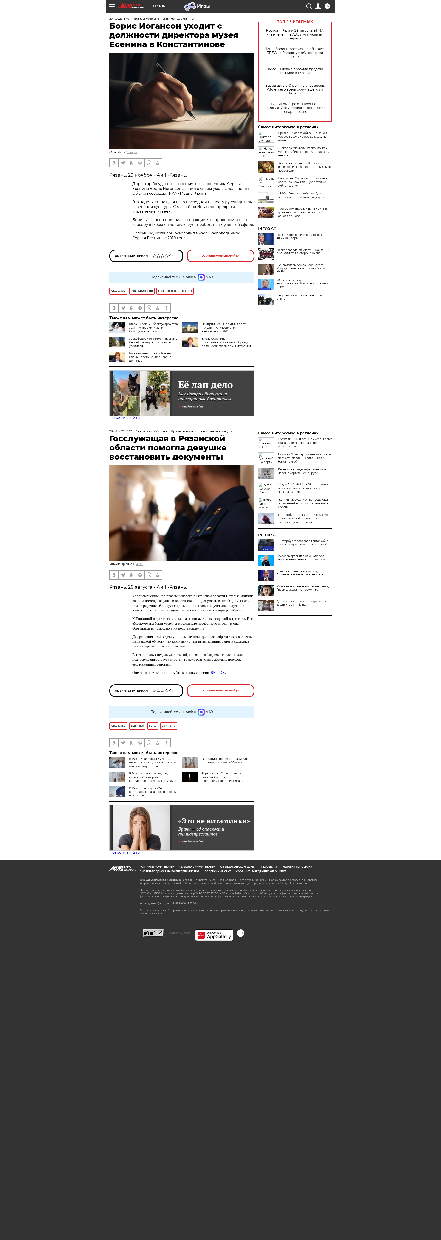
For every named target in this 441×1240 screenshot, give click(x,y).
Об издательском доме (237, 866)
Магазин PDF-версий (297, 866)
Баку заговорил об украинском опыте (299, 297)
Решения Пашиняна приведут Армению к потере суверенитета (300, 573)
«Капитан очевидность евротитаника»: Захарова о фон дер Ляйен (302, 283)
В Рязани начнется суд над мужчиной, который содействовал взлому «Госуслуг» (152, 777)
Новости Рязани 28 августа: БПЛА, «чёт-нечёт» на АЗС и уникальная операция (295, 34)
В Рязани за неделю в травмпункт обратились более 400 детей (226, 760)
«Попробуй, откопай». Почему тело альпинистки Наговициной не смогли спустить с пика (303, 518)
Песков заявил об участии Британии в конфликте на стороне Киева (303, 251)
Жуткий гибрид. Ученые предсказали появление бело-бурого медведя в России (304, 503)
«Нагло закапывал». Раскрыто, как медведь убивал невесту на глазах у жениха (303, 151)
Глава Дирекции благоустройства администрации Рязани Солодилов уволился (153, 327)
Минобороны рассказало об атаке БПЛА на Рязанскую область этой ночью (295, 53)
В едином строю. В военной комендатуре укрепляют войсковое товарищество (295, 108)
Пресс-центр (268, 866)
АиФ (139, 564)
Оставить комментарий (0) (221, 255)
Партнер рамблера (179, 933)
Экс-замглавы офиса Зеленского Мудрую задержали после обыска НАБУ (301, 268)
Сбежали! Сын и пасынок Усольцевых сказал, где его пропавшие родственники (305, 442)
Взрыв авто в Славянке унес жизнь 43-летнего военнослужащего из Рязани (295, 89)
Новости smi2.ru (124, 417)
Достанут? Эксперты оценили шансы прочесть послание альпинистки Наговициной (304, 457)
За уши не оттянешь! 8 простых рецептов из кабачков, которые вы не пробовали (304, 166)
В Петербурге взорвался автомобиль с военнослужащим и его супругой (303, 542)
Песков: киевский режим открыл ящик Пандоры (300, 236)
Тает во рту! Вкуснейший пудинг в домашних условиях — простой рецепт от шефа (302, 212)
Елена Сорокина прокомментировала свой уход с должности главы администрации (226, 342)
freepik (132, 152)
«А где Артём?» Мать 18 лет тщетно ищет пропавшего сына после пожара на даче (303, 488)
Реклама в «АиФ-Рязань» (197, 866)
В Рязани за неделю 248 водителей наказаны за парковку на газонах (153, 791)
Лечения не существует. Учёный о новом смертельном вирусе (302, 471)
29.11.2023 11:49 (119, 18)
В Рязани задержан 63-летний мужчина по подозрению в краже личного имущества (153, 762)
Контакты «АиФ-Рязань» (157, 866)
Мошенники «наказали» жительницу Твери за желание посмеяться (303, 588)
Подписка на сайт (218, 871)
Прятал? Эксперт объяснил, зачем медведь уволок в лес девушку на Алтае (302, 136)
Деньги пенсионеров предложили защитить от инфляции (301, 603)
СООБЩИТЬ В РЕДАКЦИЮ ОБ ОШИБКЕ (261, 871)
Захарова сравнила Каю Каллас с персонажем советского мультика (301, 558)
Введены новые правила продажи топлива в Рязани (295, 71)
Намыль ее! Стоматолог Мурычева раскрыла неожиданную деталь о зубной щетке (302, 182)
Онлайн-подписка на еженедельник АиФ (169, 871)
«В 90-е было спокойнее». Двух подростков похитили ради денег (302, 195)
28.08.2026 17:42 (120, 431)
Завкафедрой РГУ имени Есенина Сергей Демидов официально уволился (153, 342)
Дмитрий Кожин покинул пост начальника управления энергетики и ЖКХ (224, 327)
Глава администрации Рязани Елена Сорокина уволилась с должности (150, 357)
